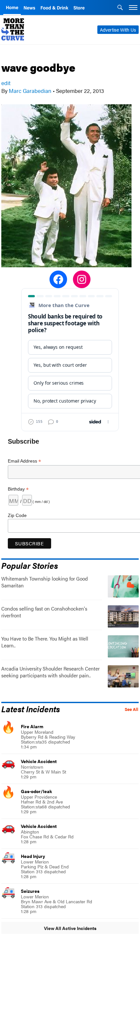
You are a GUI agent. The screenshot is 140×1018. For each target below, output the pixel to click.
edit (5, 83)
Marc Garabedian (30, 91)
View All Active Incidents (70, 928)
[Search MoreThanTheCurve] (120, 8)
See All (131, 709)
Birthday (18, 489)
